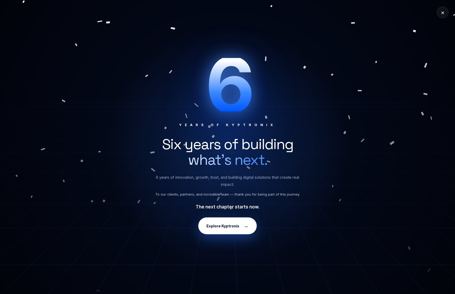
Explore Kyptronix (227, 226)
